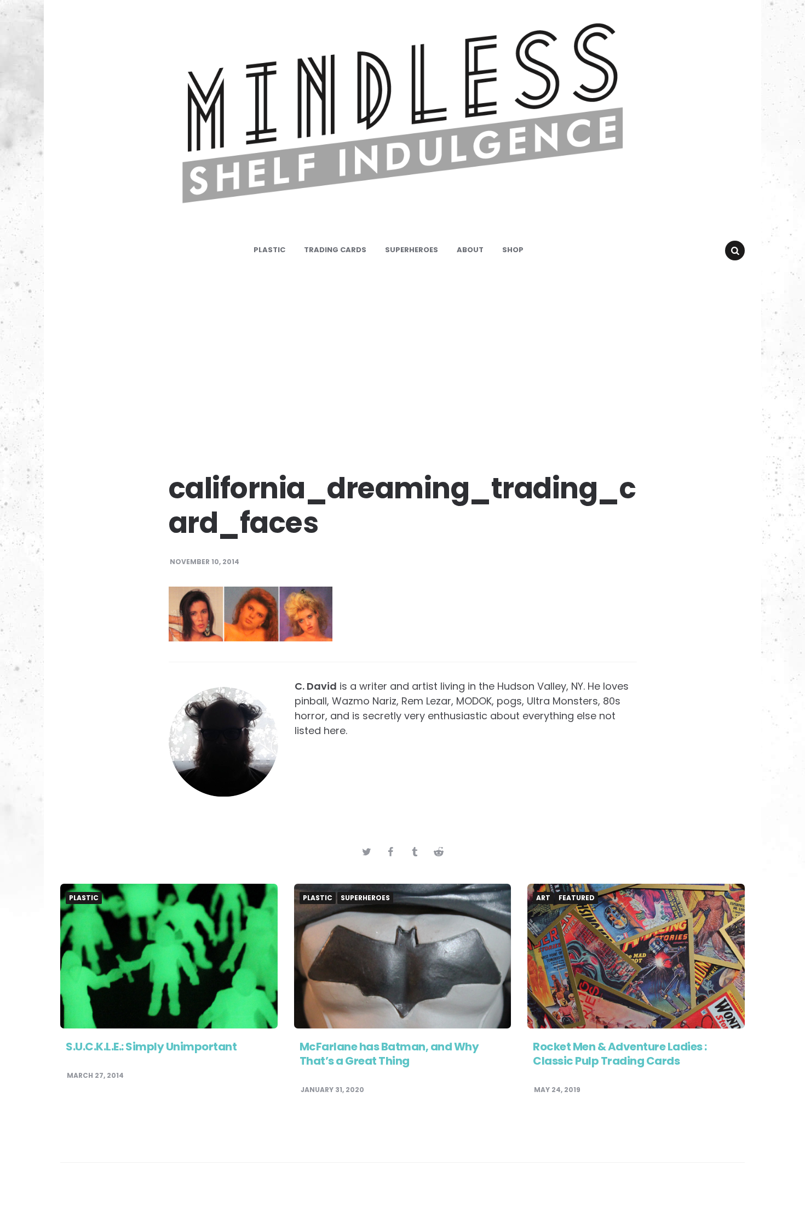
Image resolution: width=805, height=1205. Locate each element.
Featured (577, 898)
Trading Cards (335, 250)
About (470, 250)
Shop (513, 250)
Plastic (269, 250)
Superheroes (411, 250)
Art (543, 898)
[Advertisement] (402, 362)
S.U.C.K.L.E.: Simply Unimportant (151, 1046)
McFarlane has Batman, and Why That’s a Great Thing (389, 1053)
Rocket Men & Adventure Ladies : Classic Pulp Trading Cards (620, 1053)
